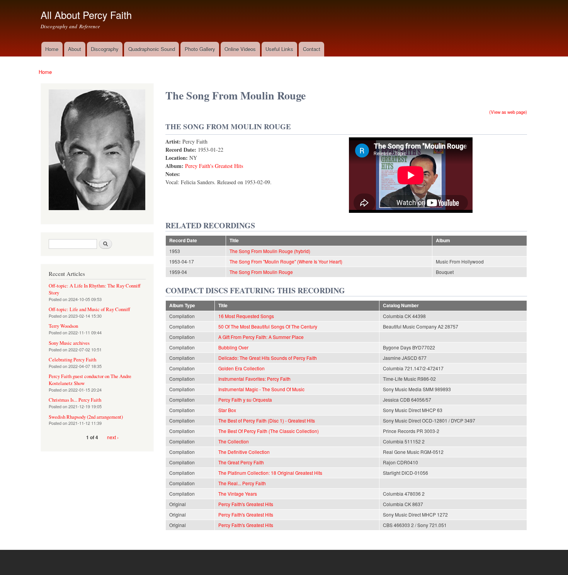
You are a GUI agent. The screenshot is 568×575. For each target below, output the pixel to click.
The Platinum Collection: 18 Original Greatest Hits (270, 472)
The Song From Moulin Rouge (261, 272)
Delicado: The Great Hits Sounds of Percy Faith (267, 357)
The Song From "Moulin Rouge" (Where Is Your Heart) (286, 261)
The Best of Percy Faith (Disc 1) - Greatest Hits (266, 420)
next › (113, 437)
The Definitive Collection (244, 451)
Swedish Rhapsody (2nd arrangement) (86, 417)
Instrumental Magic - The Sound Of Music (261, 389)
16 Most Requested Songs (246, 316)
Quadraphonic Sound (151, 49)
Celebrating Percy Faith (72, 359)
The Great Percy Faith (241, 462)
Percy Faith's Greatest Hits (214, 165)
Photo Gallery (200, 49)
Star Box (227, 410)
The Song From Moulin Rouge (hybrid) (270, 251)
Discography (105, 49)
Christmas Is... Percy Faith (75, 400)
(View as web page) (508, 112)
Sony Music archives (69, 343)
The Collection (233, 441)
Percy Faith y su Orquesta (245, 399)
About (74, 49)
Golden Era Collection (241, 368)
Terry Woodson (63, 326)
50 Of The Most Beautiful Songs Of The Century (267, 326)
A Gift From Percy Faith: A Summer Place (261, 337)
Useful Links (279, 49)
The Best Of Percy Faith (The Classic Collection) (268, 431)
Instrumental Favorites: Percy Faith (254, 378)
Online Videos (240, 49)
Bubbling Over (233, 347)
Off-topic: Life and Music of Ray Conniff (89, 309)
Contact (311, 49)
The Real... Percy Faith (242, 483)
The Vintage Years (237, 493)
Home (51, 49)
